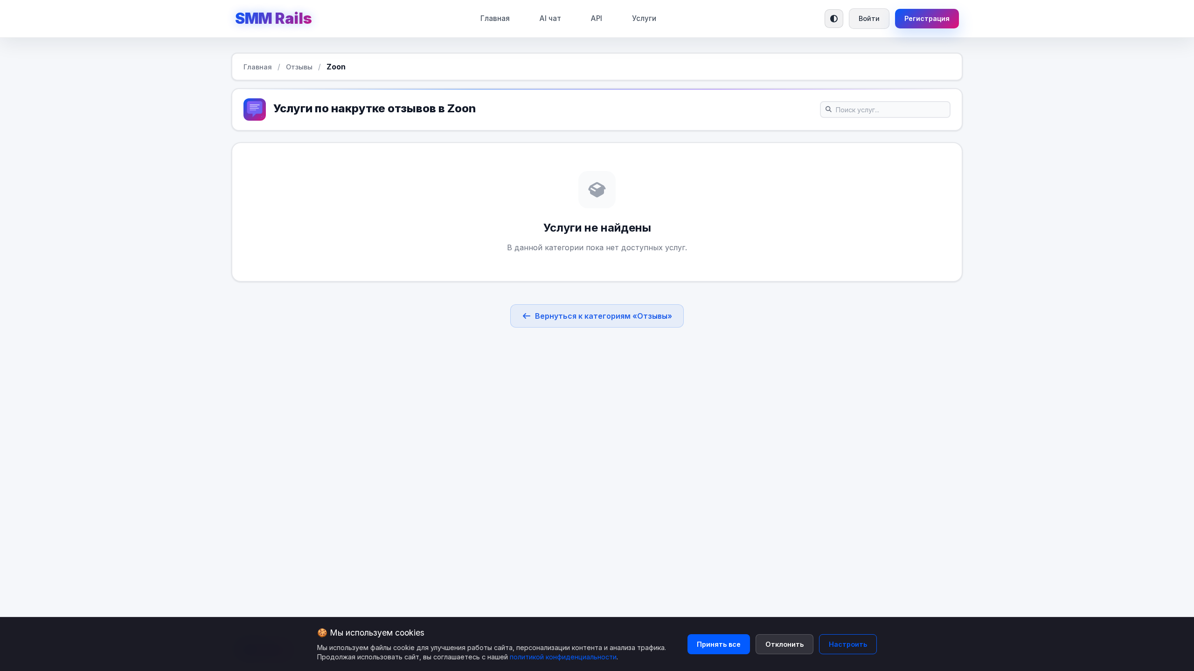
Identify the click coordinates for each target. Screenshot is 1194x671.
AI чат (550, 18)
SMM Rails (273, 18)
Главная (495, 18)
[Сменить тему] (834, 18)
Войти (869, 18)
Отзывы (299, 67)
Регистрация (927, 18)
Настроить (848, 644)
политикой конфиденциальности (563, 657)
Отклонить (784, 644)
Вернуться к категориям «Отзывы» (603, 316)
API (596, 18)
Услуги (644, 18)
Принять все (719, 644)
